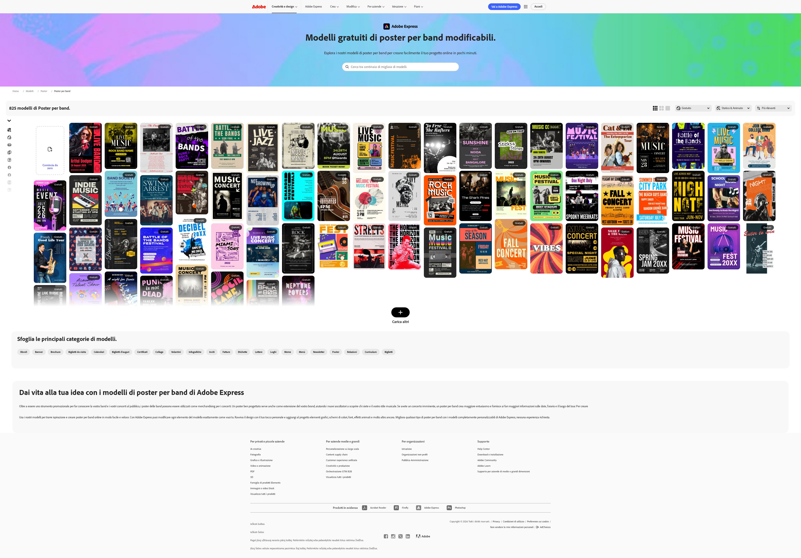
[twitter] (400, 536)
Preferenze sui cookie (538, 521)
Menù (302, 352)
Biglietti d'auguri (120, 352)
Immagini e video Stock (262, 488)
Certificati (142, 352)
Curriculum (9, 235)
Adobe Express (313, 6)
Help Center (483, 448)
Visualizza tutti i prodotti (262, 494)
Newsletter (318, 352)
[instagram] (393, 536)
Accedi (538, 6)
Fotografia (255, 454)
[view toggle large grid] (667, 108)
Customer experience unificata (341, 460)
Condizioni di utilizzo (513, 521)
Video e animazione (260, 465)
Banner (9, 144)
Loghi (9, 212)
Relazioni (352, 352)
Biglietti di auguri (9, 189)
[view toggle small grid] (655, 108)
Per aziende (374, 6)
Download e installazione (490, 454)
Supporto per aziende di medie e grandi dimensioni (503, 471)
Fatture (226, 352)
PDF (252, 471)
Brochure (9, 152)
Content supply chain (337, 454)
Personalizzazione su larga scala (342, 448)
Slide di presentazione (9, 227)
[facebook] (386, 536)
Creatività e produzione (338, 465)
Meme (287, 352)
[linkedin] (408, 536)
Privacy (496, 521)
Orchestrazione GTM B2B (339, 471)
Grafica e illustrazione (261, 460)
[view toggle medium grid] (661, 108)
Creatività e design (283, 6)
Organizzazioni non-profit (415, 454)
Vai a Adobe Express (504, 7)
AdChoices (545, 527)
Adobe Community (487, 460)
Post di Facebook (9, 167)
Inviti (9, 204)
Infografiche (195, 352)
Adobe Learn (483, 465)
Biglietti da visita (77, 352)
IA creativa (255, 448)
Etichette (242, 352)
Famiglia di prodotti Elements (265, 482)
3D (251, 477)
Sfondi (23, 352)
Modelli (30, 91)
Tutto (9, 137)
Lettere (258, 352)
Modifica (351, 6)
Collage (159, 352)
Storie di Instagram (9, 197)
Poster (44, 91)
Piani (417, 6)
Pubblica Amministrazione (415, 460)
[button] (525, 6)
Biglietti (9, 159)
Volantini (9, 182)
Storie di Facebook (9, 174)
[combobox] (400, 67)
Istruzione (397, 6)
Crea (333, 6)
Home (16, 91)
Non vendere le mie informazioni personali (512, 527)
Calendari (99, 352)
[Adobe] (258, 6)
